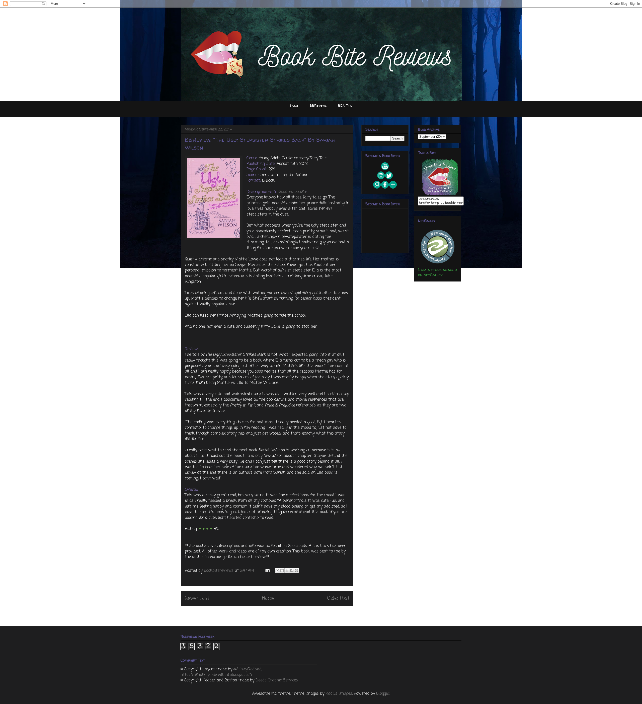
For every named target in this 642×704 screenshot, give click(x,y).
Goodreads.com (292, 192)
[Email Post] (267, 571)
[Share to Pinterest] (296, 570)
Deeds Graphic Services (277, 680)
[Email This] (277, 570)
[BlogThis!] (282, 570)
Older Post (338, 598)
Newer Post (197, 598)
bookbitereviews (219, 571)
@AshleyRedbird (247, 669)
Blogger (382, 694)
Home (294, 105)
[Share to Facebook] (291, 570)
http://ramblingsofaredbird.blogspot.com (217, 675)
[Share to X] (286, 570)
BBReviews (318, 105)
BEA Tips (345, 105)
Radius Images (339, 694)
